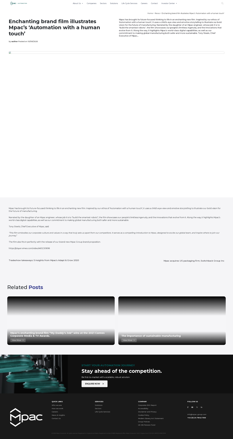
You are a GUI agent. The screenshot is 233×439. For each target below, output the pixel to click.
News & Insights (58, 415)
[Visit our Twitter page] (197, 407)
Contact (154, 3)
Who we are (57, 405)
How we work (57, 408)
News (157, 13)
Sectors (103, 3)
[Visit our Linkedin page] (202, 407)
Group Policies (144, 422)
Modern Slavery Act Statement (151, 418)
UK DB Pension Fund (146, 425)
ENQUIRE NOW (92, 384)
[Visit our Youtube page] (192, 407)
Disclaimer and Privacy (147, 412)
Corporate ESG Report (147, 405)
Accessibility (143, 408)
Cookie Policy (143, 415)
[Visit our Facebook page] (188, 407)
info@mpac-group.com (196, 414)
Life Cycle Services (129, 3)
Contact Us (56, 418)
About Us (77, 3)
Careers (144, 3)
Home (150, 13)
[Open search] (222, 3)
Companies (91, 3)
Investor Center (168, 3)
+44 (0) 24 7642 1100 (196, 418)
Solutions (114, 3)
